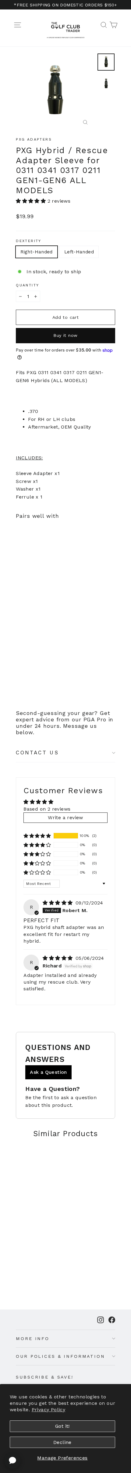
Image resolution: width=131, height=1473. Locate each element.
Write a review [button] (65, 817)
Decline (62, 1442)
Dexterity (28, 241)
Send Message (65, 1427)
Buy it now (65, 335)
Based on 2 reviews (46, 809)
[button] (31, 201)
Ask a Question (48, 1072)
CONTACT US (37, 752)
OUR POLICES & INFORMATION (60, 1356)
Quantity (27, 285)
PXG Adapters (34, 139)
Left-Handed (79, 252)
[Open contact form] (12, 1460)
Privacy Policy (49, 1409)
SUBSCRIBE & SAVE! (44, 1377)
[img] (58, 903)
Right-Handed (36, 252)
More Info (32, 1338)
